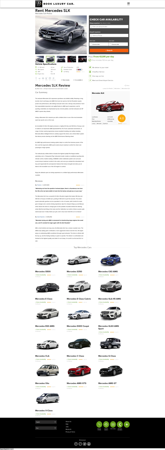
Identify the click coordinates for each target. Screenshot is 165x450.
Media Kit (68, 429)
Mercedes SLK (98, 93)
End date (111, 41)
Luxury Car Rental (108, 88)
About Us (68, 421)
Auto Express (41, 217)
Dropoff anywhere (95, 32)
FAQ (67, 424)
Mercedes (117, 88)
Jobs (67, 427)
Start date (92, 41)
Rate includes (66, 80)
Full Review (38, 276)
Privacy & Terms (70, 432)
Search (109, 50)
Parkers (39, 185)
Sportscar (105, 123)
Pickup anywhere (100, 23)
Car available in (79, 80)
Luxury (93, 123)
